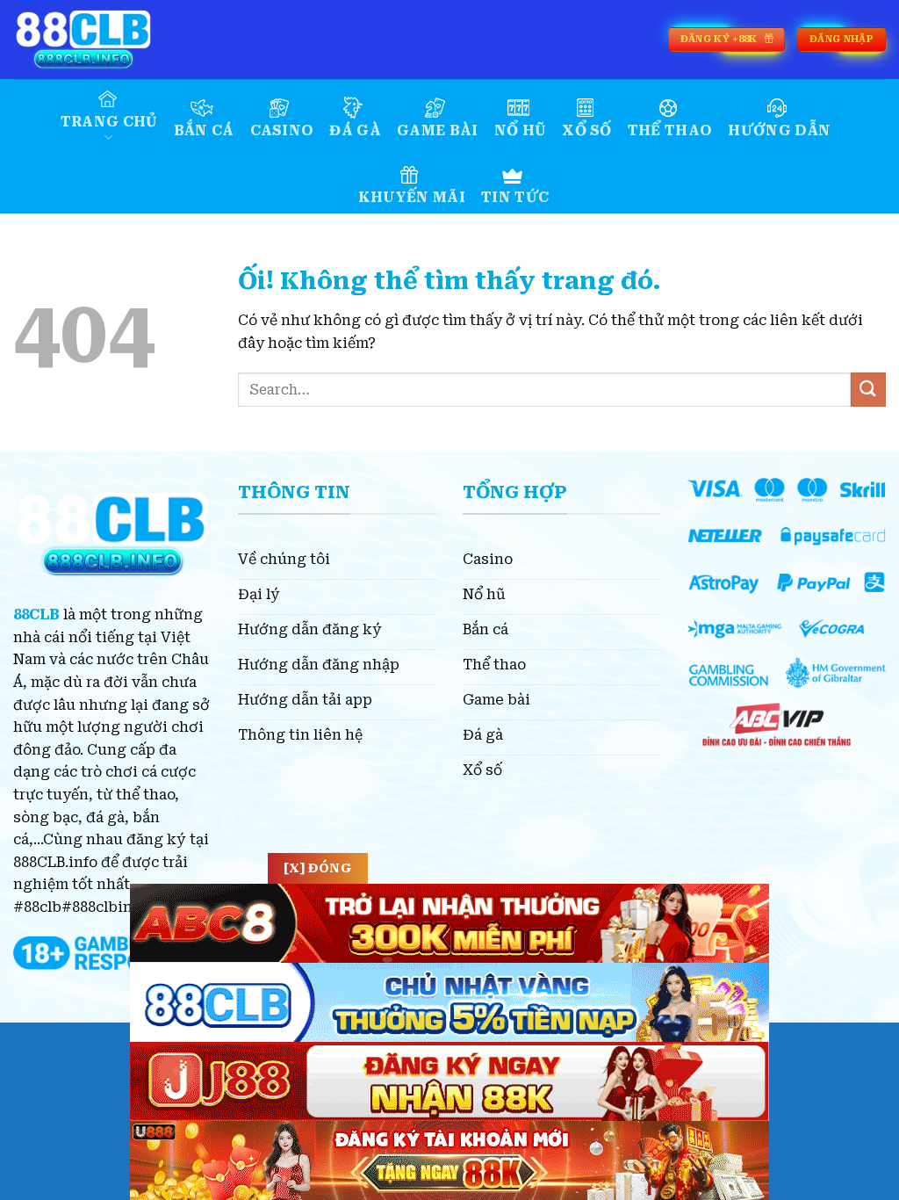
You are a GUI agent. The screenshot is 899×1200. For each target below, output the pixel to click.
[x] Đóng (318, 868)
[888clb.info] (101, 39)
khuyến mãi (411, 197)
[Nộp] (868, 389)
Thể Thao (670, 130)
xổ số (587, 130)
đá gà (355, 130)
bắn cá (204, 130)
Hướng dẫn (779, 130)
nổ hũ (520, 130)
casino (282, 130)
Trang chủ (109, 121)
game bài (437, 130)
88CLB (36, 614)
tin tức (515, 197)
